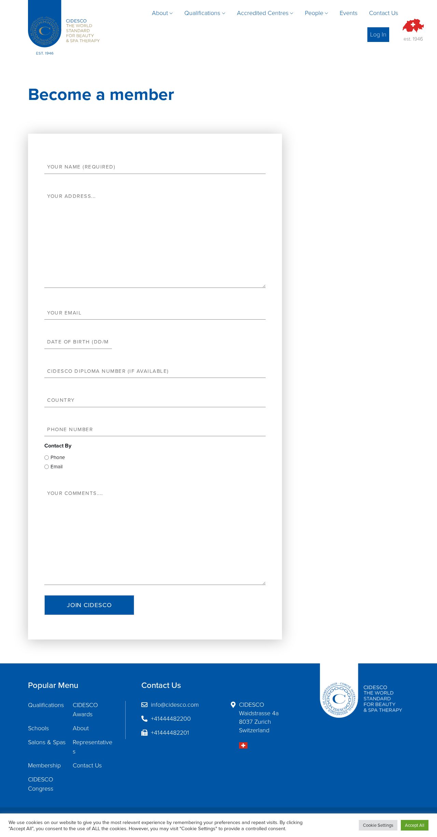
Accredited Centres (262, 13)
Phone (58, 457)
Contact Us (383, 13)
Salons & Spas (47, 742)
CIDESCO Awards (85, 710)
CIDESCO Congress (40, 784)
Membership (44, 765)
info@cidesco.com (175, 704)
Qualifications (202, 13)
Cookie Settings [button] (378, 825)
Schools (38, 728)
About (160, 13)
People (314, 13)
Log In (378, 34)
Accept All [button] (414, 825)
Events (348, 13)
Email (56, 466)
